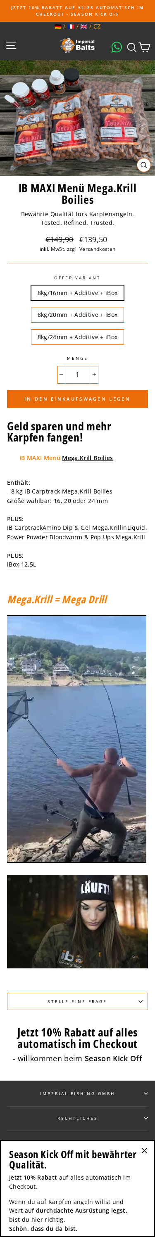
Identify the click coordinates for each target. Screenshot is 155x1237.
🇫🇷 (70, 26)
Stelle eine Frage (77, 1001)
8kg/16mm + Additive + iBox (78, 293)
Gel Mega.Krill (101, 527)
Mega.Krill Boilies (87, 491)
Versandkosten (97, 249)
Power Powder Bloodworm (44, 537)
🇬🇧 (83, 26)
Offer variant (77, 278)
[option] (77, 11)
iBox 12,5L (21, 564)
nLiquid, (135, 527)
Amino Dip (58, 527)
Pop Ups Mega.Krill (118, 537)
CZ (97, 26)
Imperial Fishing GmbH (77, 1093)
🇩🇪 (58, 26)
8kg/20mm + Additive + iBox (78, 315)
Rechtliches (77, 1118)
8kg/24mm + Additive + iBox (78, 337)
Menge (77, 358)
